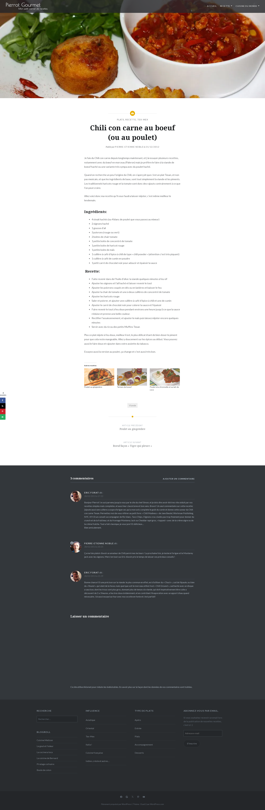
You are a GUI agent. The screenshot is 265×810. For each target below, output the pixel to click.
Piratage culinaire (45, 764)
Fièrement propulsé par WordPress (116, 804)
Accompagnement (144, 744)
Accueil (212, 6)
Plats (120, 119)
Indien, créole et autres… (98, 761)
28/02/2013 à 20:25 (93, 546)
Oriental (90, 728)
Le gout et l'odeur (45, 746)
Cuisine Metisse (45, 740)
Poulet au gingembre (93, 387)
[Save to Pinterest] (3, 411)
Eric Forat (91, 492)
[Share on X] (3, 406)
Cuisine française (94, 752)
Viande (132, 405)
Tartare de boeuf (124, 387)
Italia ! (89, 744)
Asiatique (90, 720)
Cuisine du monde (246, 6)
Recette (225, 6)
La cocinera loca (45, 752)
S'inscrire (192, 743)
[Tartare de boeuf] (132, 377)
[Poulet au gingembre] (99, 377)
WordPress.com (157, 804)
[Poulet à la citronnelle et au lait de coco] (165, 377)
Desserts (139, 752)
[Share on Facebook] (3, 400)
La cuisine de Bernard (47, 758)
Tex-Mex (142, 119)
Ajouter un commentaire (179, 479)
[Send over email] (3, 417)
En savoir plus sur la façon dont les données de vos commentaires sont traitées (155, 687)
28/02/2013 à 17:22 (93, 496)
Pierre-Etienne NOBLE (129, 147)
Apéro (138, 720)
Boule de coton (44, 770)
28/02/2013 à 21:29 (93, 576)
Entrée (138, 728)
